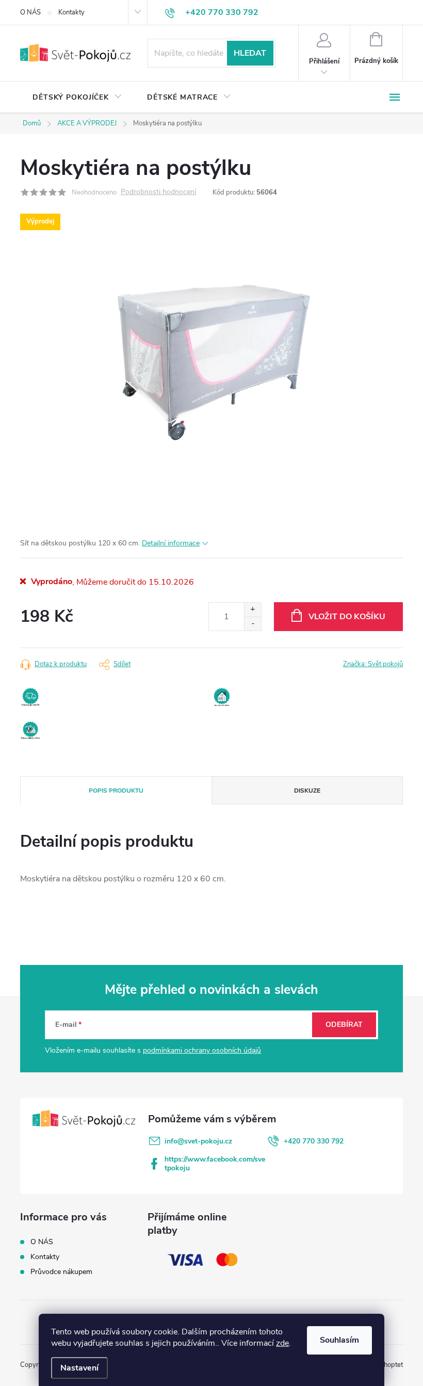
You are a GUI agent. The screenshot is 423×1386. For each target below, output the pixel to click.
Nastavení (79, 1368)
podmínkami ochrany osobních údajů (202, 1050)
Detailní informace (171, 543)
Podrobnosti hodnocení (158, 192)
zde (282, 1343)
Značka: (373, 664)
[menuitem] (77, 98)
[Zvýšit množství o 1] (252, 610)
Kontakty (71, 12)
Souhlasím (339, 1340)
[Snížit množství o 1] (252, 624)
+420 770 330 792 (314, 1141)
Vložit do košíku (346, 616)
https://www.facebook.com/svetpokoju (215, 1163)
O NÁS (30, 12)
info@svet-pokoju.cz (198, 1141)
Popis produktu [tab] (116, 790)
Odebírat (344, 1024)
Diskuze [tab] (307, 790)
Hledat (250, 53)
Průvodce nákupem (61, 1272)
